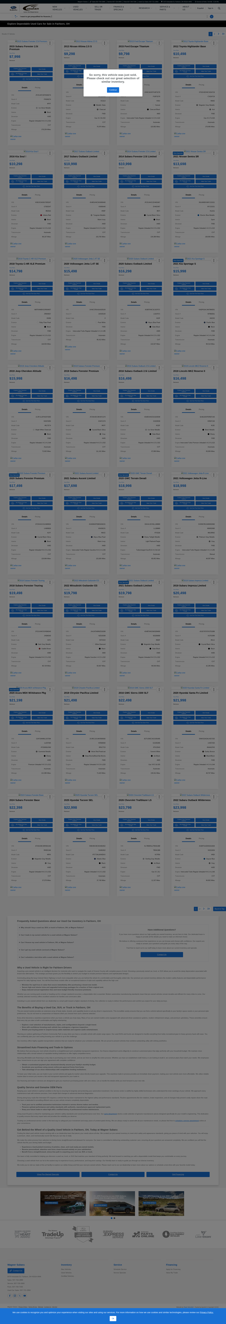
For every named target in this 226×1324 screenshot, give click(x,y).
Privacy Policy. (207, 1312)
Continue (113, 90)
